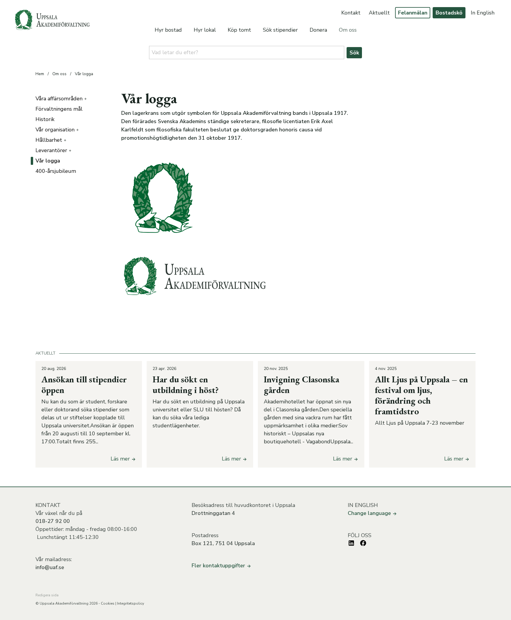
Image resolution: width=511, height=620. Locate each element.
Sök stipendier (280, 29)
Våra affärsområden (59, 98)
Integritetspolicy (130, 603)
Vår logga (84, 74)
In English (482, 12)
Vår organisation (55, 129)
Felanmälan (412, 12)
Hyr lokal (205, 29)
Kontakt (350, 12)
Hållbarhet (48, 140)
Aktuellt (379, 12)
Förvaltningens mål (59, 108)
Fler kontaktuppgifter (219, 565)
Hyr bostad (168, 29)
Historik (44, 119)
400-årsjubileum (55, 171)
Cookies (107, 603)
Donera (318, 29)
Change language (370, 513)
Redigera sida (47, 595)
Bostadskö (449, 12)
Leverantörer (51, 150)
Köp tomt (239, 29)
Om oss (348, 29)
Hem (39, 74)
